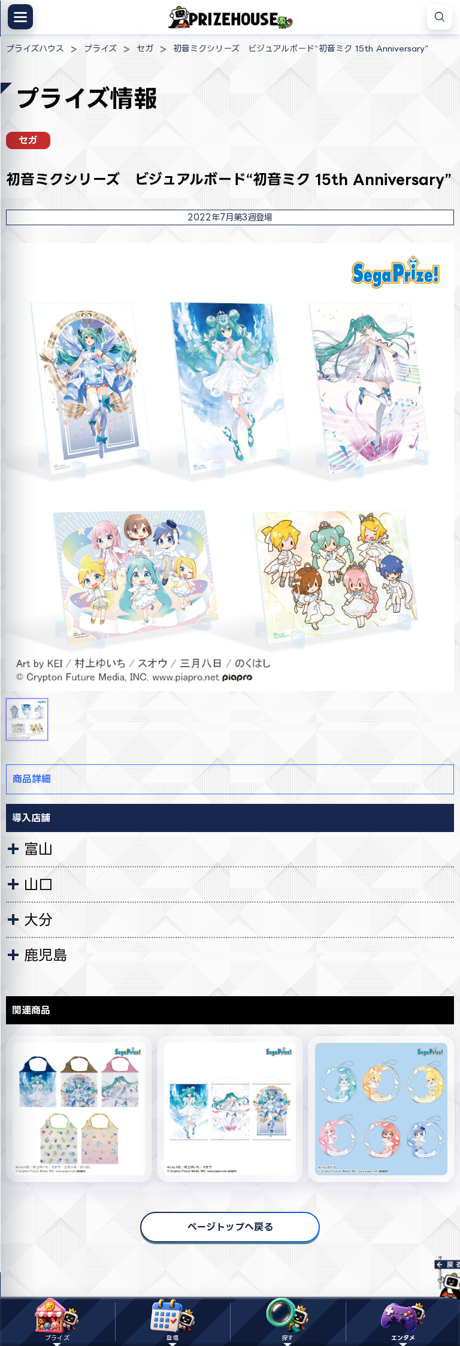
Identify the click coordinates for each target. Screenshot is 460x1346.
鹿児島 (45, 955)
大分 (38, 919)
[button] (27, 719)
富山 (38, 849)
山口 (38, 884)
